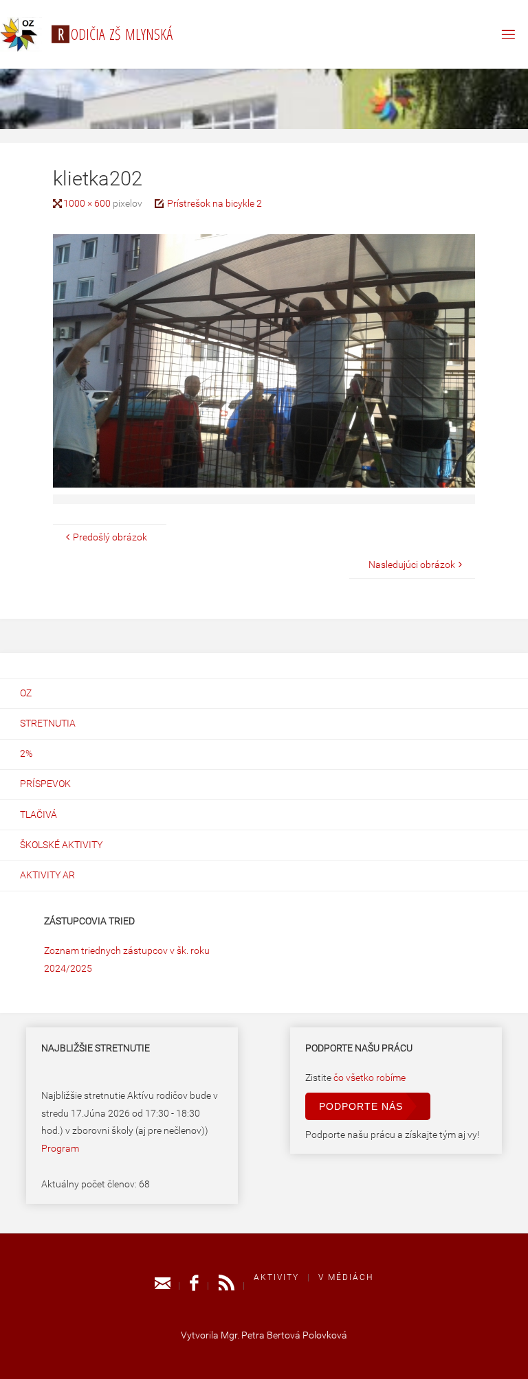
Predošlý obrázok (110, 537)
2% (26, 754)
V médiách (345, 1277)
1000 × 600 (88, 203)
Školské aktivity (61, 845)
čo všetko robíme (369, 1078)
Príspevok (45, 784)
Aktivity (276, 1277)
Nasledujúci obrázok (411, 565)
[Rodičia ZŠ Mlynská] (21, 34)
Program (60, 1148)
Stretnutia (48, 723)
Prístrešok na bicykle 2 (214, 203)
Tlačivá (38, 815)
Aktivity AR (47, 875)
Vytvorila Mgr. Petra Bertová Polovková (264, 1335)
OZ (26, 693)
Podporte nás (361, 1106)
